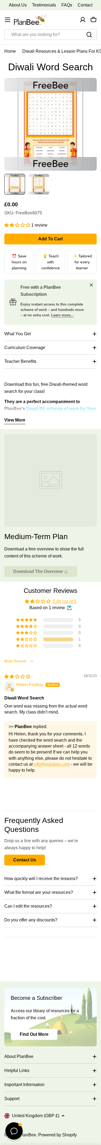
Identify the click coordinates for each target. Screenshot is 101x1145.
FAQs (66, 5)
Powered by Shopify (57, 1135)
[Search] (89, 34)
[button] (17, 225)
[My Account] (82, 19)
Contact (85, 5)
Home (10, 51)
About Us (18, 5)
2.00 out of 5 (64, 601)
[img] (17, 676)
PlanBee (27, 1135)
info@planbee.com (52, 764)
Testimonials (44, 5)
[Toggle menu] (7, 19)
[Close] (91, 285)
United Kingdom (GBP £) (35, 1115)
